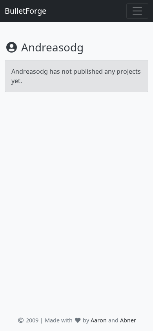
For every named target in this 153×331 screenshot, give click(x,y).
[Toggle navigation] (137, 11)
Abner (128, 320)
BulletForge (25, 10)
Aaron (99, 320)
